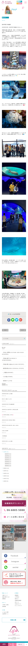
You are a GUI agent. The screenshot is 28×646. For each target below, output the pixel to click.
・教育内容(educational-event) (13, 368)
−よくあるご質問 (5, 612)
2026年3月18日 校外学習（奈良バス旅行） (10, 425)
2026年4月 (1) (8, 459)
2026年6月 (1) (8, 455)
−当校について (5, 595)
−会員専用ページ (5, 613)
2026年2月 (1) (8, 463)
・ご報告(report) (7, 372)
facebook (8, 320)
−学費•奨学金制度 (17, 600)
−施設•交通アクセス (6, 596)
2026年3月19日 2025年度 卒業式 (8, 420)
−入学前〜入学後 (5, 604)
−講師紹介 (4, 598)
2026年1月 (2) (8, 465)
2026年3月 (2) (8, 461)
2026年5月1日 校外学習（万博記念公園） (10, 409)
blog (5, 17)
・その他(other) (7, 376)
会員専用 (19, 1)
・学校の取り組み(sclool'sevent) (13, 364)
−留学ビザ (16, 598)
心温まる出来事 (5, 430)
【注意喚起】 (4, 435)
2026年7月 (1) (8, 453)
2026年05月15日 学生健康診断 (8, 404)
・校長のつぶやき (7, 380)
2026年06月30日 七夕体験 (7, 393)
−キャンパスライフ (18, 605)
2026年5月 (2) (8, 457)
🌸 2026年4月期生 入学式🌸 (7, 414)
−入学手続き (16, 596)
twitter (16, 319)
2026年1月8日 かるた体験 (7, 441)
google (20, 319)
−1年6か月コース (17, 603)
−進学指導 (4, 606)
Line (12, 319)
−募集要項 (16, 595)
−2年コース (16, 602)
